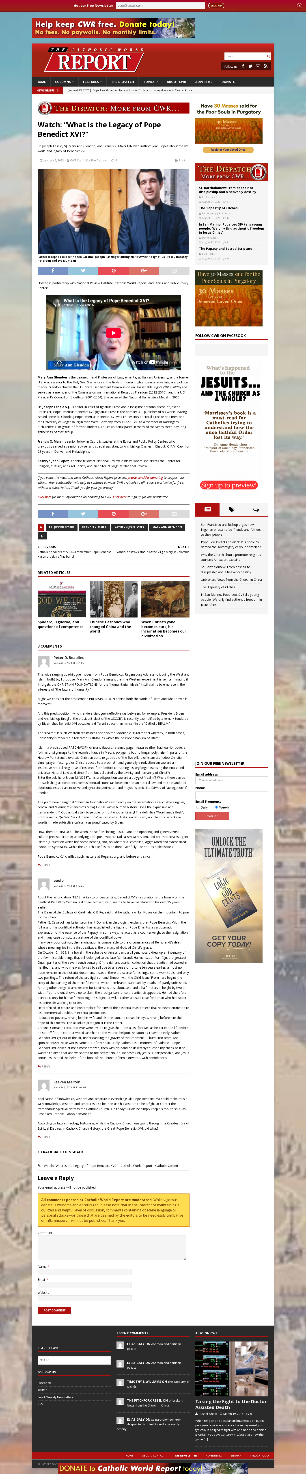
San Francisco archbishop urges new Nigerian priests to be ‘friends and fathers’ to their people (231, 529)
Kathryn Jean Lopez (129, 527)
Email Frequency (208, 801)
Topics (149, 82)
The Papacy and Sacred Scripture (225, 248)
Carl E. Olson (209, 254)
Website (43, 1292)
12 (228, 218)
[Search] (268, 56)
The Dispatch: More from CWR (231, 172)
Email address (206, 774)
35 (228, 258)
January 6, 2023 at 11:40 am (70, 1087)
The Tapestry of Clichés (218, 208)
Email (42, 1279)
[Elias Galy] (120, 1346)
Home (41, 82)
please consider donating (145, 477)
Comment (45, 1233)
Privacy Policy (259, 1455)
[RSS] (265, 66)
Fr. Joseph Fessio (61, 527)
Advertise (203, 82)
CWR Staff (77, 160)
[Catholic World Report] (153, 74)
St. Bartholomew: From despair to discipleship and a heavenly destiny (227, 190)
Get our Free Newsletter (93, 5)
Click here (44, 497)
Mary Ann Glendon (167, 527)
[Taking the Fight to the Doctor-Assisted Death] (231, 1368)
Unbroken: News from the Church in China (231, 579)
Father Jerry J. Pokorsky (216, 213)
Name (42, 1266)
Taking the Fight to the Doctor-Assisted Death (231, 1404)
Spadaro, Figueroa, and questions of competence (61, 624)
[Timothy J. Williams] (120, 1384)
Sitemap (236, 1455)
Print (182, 160)
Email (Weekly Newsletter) (55, 1397)
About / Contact (153, 1455)
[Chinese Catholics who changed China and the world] (114, 599)
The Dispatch (122, 82)
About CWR (176, 82)
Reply (46, 865)
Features (91, 82)
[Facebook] (243, 66)
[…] (206, 1439)
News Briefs (45, 90)
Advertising (214, 1455)
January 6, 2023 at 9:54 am (69, 886)
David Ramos (210, 237)
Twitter (42, 1390)
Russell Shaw (208, 1414)
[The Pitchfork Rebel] (120, 1403)
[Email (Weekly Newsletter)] (258, 66)
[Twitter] (250, 66)
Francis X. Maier (94, 527)
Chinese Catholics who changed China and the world (110, 627)
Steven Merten (67, 1082)
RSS (40, 1404)
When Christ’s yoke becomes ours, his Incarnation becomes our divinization (163, 629)
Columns (63, 82)
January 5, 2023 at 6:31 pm (69, 663)
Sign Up (216, 5)
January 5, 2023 (53, 160)
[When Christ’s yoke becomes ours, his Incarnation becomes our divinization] (165, 599)
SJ (42, 536)
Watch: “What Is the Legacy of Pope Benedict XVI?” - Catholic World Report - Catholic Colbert (111, 1165)
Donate (228, 82)
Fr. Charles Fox (211, 197)
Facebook (44, 1383)
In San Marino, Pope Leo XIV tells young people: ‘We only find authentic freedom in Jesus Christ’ (231, 228)
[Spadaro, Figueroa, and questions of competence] (62, 599)
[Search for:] (245, 56)
